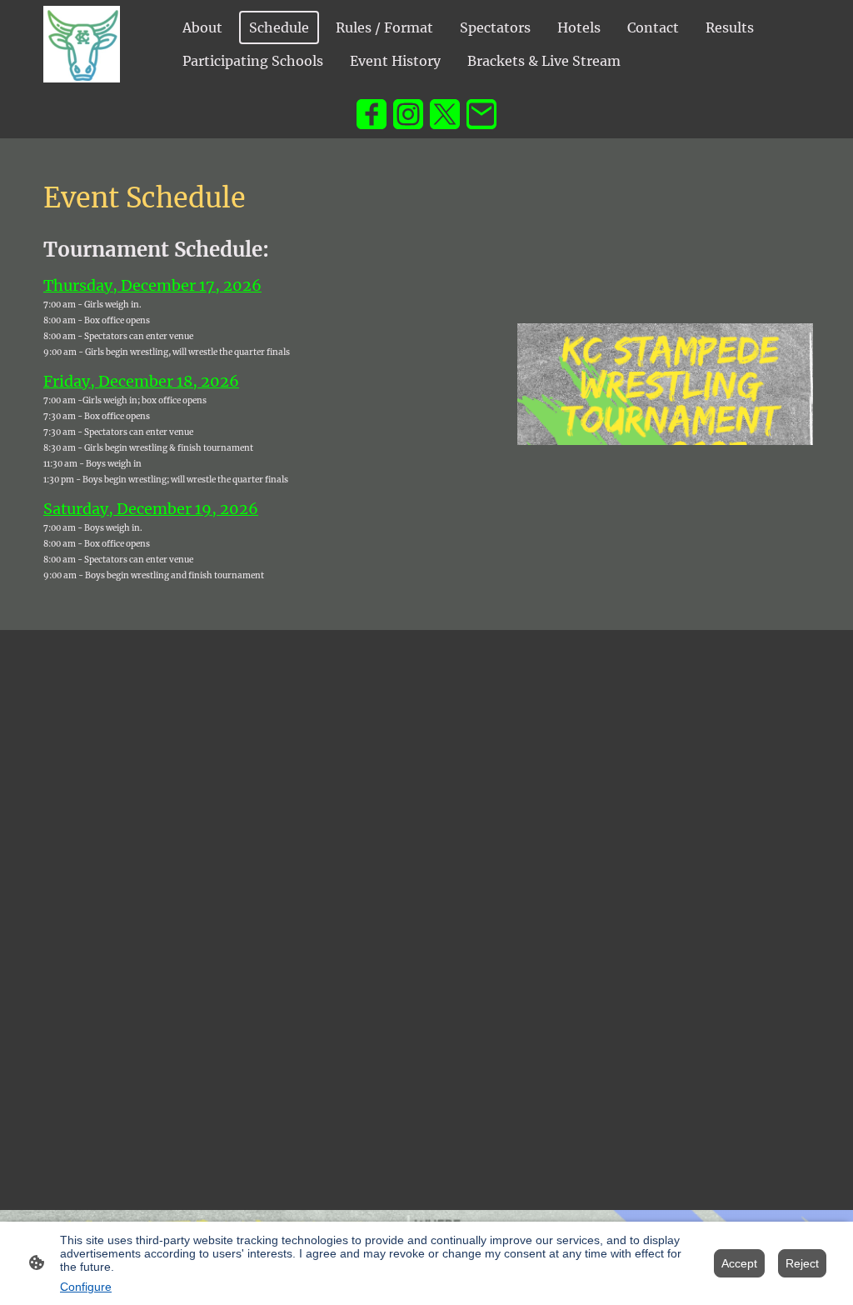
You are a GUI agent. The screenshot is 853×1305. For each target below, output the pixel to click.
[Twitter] (445, 114)
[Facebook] (372, 114)
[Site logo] (81, 44)
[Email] (481, 114)
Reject (802, 1263)
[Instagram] (408, 114)
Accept (739, 1263)
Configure (86, 1286)
